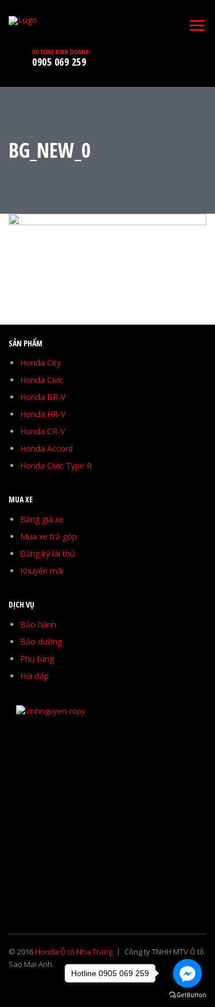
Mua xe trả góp (48, 536)
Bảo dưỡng (41, 641)
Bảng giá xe (42, 519)
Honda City (40, 362)
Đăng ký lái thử (47, 553)
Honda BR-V (42, 396)
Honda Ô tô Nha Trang (73, 951)
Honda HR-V (42, 414)
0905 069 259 (59, 62)
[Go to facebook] (187, 973)
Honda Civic (42, 379)
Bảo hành (38, 624)
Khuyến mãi (42, 570)
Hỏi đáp (34, 675)
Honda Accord (46, 448)
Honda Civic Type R (56, 465)
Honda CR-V (42, 431)
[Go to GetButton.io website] (187, 995)
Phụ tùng (37, 658)
